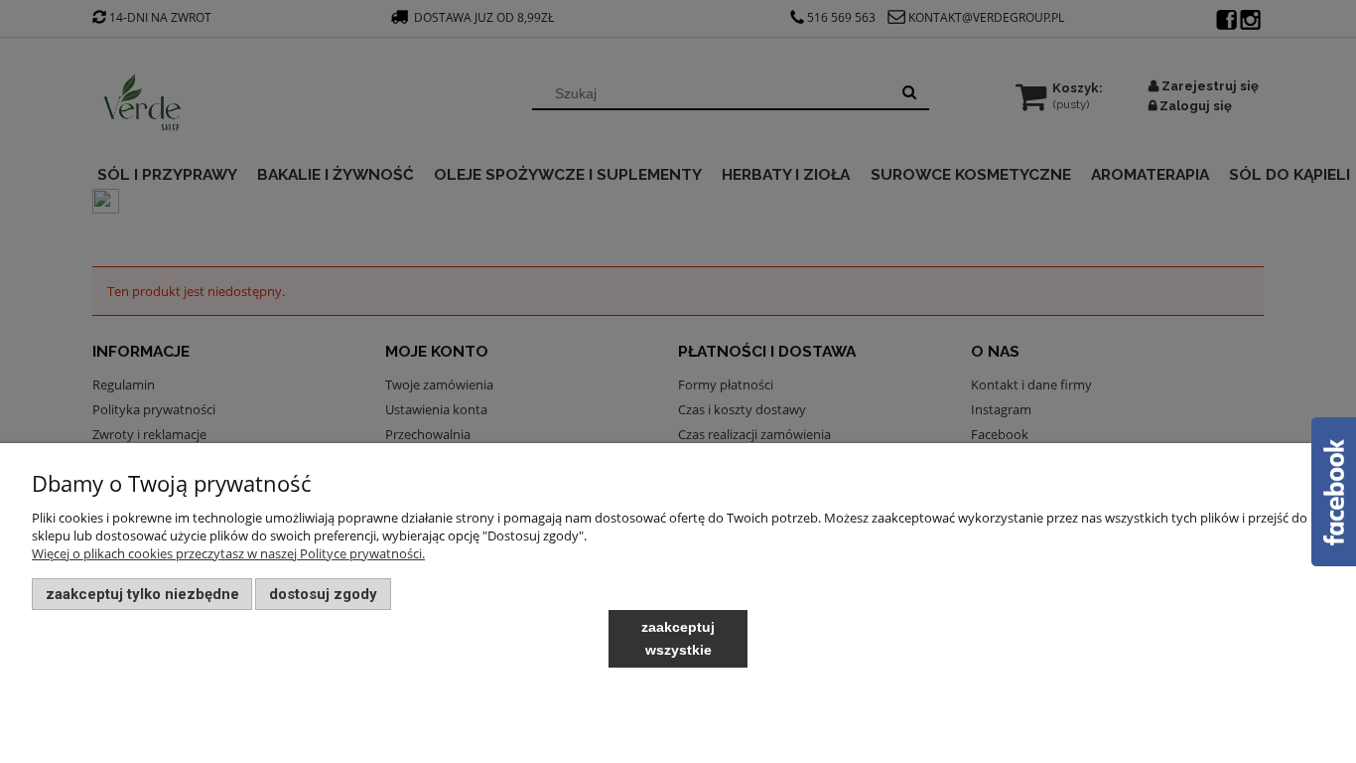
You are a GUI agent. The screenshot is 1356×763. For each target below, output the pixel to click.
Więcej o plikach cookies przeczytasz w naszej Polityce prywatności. (228, 553)
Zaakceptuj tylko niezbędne (142, 594)
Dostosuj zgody (323, 594)
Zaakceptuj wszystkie (678, 638)
